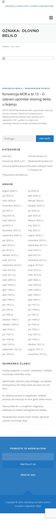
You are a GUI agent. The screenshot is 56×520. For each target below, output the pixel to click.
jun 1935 (32, 324)
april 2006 (33, 279)
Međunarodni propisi (37, 88)
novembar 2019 (36, 240)
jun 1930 (32, 329)
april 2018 (7, 245)
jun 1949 (32, 309)
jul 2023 (6, 225)
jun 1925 (32, 339)
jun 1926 (6, 339)
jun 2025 (32, 210)
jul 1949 (6, 309)
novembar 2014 (36, 260)
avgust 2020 (34, 235)
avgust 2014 (34, 265)
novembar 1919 (36, 354)
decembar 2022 (10, 230)
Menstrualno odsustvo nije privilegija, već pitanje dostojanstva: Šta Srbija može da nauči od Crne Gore (26, 385)
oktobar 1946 (9, 319)
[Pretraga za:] (18, 139)
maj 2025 (7, 215)
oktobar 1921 (35, 344)
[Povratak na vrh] (28, 495)
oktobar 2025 (35, 205)
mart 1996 (33, 289)
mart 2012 (33, 270)
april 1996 (7, 289)
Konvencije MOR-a (12, 88)
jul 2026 (32, 190)
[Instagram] (23, 481)
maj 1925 (7, 344)
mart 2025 (7, 220)
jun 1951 (32, 304)
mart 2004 (33, 284)
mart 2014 (7, 270)
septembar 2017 (36, 245)
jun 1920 (6, 354)
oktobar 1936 (9, 324)
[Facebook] (32, 481)
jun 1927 (6, 334)
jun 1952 (6, 304)
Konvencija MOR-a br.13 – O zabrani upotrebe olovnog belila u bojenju (26, 99)
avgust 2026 (8, 190)
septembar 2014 (10, 265)
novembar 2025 (10, 205)
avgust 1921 (34, 349)
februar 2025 (34, 220)
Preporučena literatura (13, 174)
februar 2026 (34, 200)
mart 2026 (7, 200)
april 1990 (33, 294)
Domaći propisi (35, 156)
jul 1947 (32, 314)
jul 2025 (6, 210)
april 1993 (7, 294)
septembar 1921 (10, 349)
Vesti (4, 156)
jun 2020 (6, 240)
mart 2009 (7, 279)
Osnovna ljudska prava (13, 166)
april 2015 (33, 255)
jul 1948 (6, 314)
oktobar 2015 (9, 255)
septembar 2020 (10, 235)
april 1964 (33, 299)
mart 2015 (7, 260)
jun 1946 (32, 319)
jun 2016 (6, 250)
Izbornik (51, 17)
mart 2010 (33, 274)
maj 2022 (32, 230)
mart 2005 (7, 284)
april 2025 (33, 215)
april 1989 (7, 299)
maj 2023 (32, 225)
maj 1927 (32, 334)
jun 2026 (6, 195)
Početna (5, 46)
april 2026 (33, 195)
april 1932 (7, 329)
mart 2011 (7, 274)
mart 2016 (33, 250)
